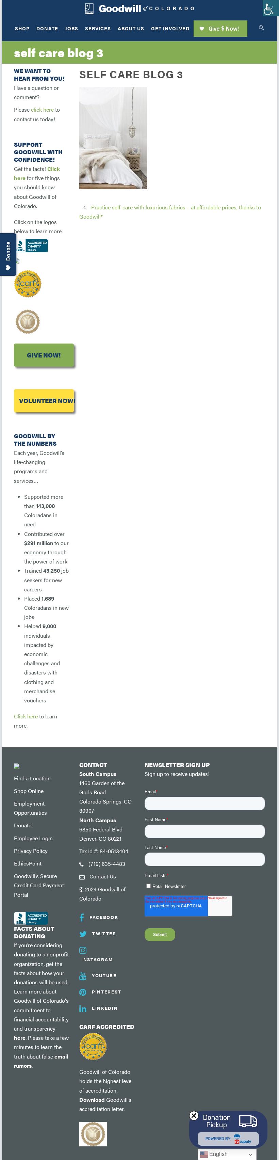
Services (98, 28)
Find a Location (32, 778)
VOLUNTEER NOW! (46, 400)
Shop (22, 28)
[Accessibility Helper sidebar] (271, 8)
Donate (47, 28)
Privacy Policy (31, 851)
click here (42, 109)
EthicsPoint (28, 863)
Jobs (71, 28)
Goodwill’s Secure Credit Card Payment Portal (39, 885)
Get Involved (170, 28)
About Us (131, 28)
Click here (26, 716)
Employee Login (33, 838)
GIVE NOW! (44, 355)
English (218, 1154)
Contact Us (102, 876)
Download (92, 1099)
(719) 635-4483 (106, 864)
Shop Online (29, 791)
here (20, 1038)
